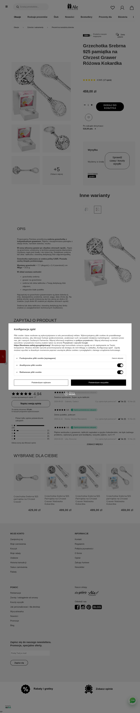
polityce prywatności (84, 340)
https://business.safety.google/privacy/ (32, 345)
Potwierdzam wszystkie (99, 382)
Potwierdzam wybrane (41, 382)
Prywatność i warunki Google (75, 343)
